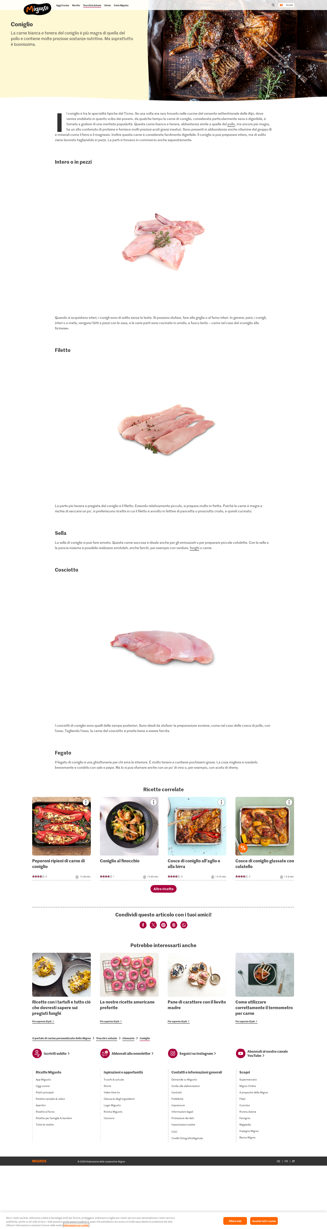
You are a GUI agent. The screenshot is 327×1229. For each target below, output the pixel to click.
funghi (194, 547)
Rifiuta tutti (235, 1221)
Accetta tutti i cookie (264, 1221)
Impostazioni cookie (183, 1124)
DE (278, 1161)
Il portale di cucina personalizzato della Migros (61, 1038)
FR (286, 1161)
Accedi (289, 5)
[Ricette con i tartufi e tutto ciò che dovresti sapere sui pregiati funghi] (61, 988)
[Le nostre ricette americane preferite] (129, 988)
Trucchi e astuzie (106, 1038)
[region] (163, 1220)
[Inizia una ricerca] (273, 5)
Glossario (128, 1038)
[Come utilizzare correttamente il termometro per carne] (264, 988)
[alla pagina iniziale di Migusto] (37, 6)
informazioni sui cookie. (76, 1225)
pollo (231, 124)
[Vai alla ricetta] (61, 838)
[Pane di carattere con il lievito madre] (197, 988)
